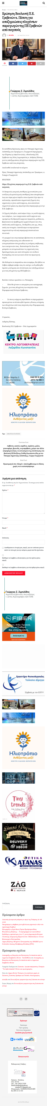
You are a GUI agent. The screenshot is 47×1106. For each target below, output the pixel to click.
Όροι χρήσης (23, 1028)
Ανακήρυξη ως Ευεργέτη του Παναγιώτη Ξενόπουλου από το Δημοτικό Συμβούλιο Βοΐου (23, 960)
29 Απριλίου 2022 (23, 35)
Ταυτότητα (23, 1025)
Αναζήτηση (6, 903)
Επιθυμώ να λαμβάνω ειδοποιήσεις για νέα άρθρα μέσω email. (23, 568)
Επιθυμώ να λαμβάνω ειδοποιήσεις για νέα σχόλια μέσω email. (21, 559)
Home (4, 10)
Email (5, 528)
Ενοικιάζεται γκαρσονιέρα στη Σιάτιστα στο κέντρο (28, 980)
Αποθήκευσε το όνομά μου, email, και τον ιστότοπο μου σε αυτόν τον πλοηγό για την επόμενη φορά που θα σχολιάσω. (24, 549)
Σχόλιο (5, 490)
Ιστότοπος (5, 538)
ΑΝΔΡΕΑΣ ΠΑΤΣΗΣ (13, 434)
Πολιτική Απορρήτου (23, 1030)
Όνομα (5, 518)
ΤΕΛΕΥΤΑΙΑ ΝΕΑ (12, 10)
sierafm (11, 35)
